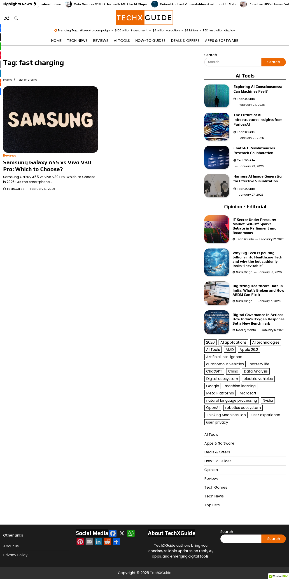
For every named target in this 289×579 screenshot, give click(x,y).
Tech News (77, 40)
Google (212, 386)
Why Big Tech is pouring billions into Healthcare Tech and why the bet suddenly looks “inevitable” (258, 259)
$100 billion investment (131, 30)
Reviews (100, 40)
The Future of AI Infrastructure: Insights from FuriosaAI (257, 120)
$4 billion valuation (166, 30)
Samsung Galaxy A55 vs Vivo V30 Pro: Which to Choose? (47, 165)
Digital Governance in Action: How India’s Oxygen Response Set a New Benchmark (258, 319)
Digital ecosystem (222, 378)
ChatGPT (214, 371)
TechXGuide (16, 189)
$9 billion (191, 30)
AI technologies (266, 342)
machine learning (240, 386)
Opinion (211, 469)
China (233, 371)
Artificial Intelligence (224, 356)
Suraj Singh (244, 272)
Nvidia (268, 400)
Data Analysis (256, 371)
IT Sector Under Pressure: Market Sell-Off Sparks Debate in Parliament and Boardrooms (255, 226)
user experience (266, 414)
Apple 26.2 (249, 349)
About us (11, 546)
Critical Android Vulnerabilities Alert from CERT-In (189, 4)
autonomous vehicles (225, 364)
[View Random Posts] (6, 18)
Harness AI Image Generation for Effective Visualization (258, 178)
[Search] (16, 18)
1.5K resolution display (219, 30)
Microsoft (248, 393)
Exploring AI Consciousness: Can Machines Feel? (257, 89)
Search (210, 55)
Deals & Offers (185, 40)
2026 (210, 342)
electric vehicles (258, 378)
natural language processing (231, 400)
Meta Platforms (220, 393)
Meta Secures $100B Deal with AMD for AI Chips (101, 4)
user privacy (217, 422)
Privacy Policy (15, 555)
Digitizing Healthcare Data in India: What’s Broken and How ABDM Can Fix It (258, 290)
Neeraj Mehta (246, 330)
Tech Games (215, 487)
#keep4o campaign (95, 30)
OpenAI (212, 407)
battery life (259, 364)
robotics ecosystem (243, 407)
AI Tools (122, 40)
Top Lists (212, 505)
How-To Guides (150, 40)
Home (56, 40)
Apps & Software (221, 40)
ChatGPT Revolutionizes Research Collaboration (254, 150)
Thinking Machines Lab (226, 414)
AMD (230, 349)
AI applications (233, 342)
